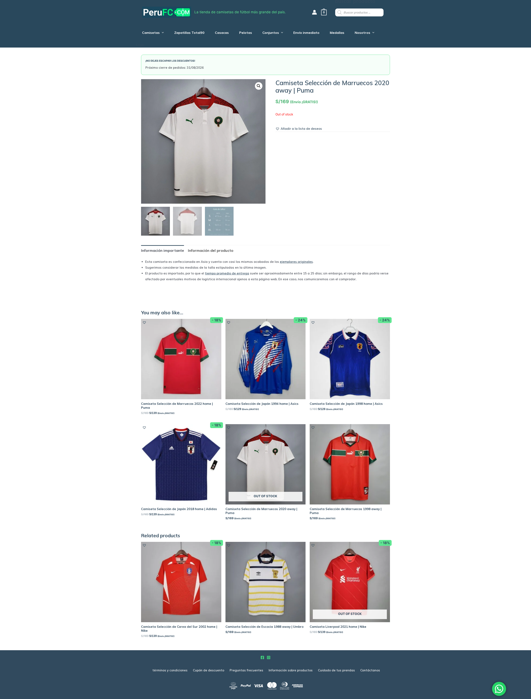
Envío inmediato (306, 33)
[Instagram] (268, 657)
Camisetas (151, 33)
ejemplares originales (296, 262)
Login (140, 45)
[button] (298, 129)
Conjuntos (270, 33)
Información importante (162, 250)
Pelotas (245, 33)
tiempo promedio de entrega (227, 273)
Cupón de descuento (208, 670)
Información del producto (210, 250)
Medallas (337, 33)
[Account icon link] (314, 12)
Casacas (222, 33)
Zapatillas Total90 (189, 33)
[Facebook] (262, 657)
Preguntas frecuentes (246, 670)
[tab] (162, 250)
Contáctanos (370, 670)
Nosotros (362, 33)
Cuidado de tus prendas (336, 670)
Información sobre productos (291, 670)
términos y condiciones (170, 670)
